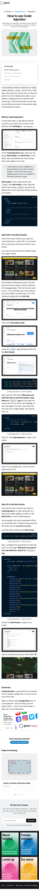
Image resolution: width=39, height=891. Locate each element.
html (33, 197)
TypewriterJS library (23, 526)
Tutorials (8, 11)
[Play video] (19, 668)
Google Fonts (11, 288)
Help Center (19, 885)
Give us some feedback (19, 742)
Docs (3, 885)
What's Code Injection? (11, 70)
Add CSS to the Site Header (13, 73)
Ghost (35, 885)
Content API (10, 885)
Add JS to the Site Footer (12, 76)
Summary (7, 80)
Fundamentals (19, 11)
